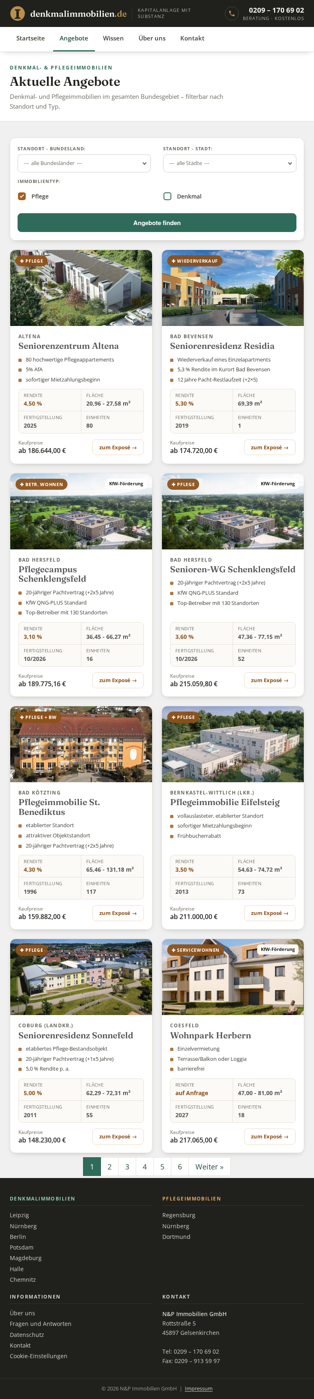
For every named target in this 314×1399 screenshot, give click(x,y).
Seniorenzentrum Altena (68, 345)
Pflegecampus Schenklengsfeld (52, 574)
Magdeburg (26, 1258)
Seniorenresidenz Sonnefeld (75, 1035)
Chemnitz (23, 1279)
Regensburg (178, 1215)
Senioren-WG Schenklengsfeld (233, 569)
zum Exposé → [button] (118, 447)
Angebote (74, 38)
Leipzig (19, 1215)
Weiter (209, 1166)
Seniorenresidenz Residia (222, 345)
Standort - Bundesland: (51, 148)
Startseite (30, 38)
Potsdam (22, 1247)
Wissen (113, 38)
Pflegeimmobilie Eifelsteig (225, 802)
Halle (17, 1269)
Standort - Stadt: (188, 148)
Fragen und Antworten (41, 1324)
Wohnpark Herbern (210, 1035)
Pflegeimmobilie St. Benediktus (59, 807)
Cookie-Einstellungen (38, 1356)
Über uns (152, 38)
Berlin (18, 1237)
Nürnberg (23, 1226)
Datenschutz (27, 1335)
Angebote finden (157, 222)
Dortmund (176, 1237)
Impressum (199, 1388)
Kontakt (192, 38)
